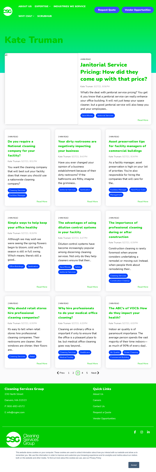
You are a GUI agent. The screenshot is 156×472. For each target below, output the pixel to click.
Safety (78, 267)
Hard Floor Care (138, 189)
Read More (143, 120)
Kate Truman (14, 161)
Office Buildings (16, 266)
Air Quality (115, 352)
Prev (62, 373)
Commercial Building (119, 357)
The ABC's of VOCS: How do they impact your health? (128, 313)
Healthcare (85, 352)
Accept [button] (134, 465)
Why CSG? (25, 16)
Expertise (41, 6)
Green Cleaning (131, 352)
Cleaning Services (17, 190)
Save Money (87, 115)
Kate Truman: (87, 86)
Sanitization (85, 189)
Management (116, 194)
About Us (25, 6)
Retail (32, 356)
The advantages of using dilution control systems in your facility (77, 227)
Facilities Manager (17, 195)
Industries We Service (70, 6)
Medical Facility (66, 357)
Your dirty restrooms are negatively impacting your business (77, 146)
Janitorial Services (105, 115)
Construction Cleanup (120, 280)
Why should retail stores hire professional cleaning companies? (27, 313)
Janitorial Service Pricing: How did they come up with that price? (113, 72)
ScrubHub (44, 16)
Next (93, 373)
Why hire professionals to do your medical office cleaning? (78, 313)
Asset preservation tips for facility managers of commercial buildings (127, 146)
